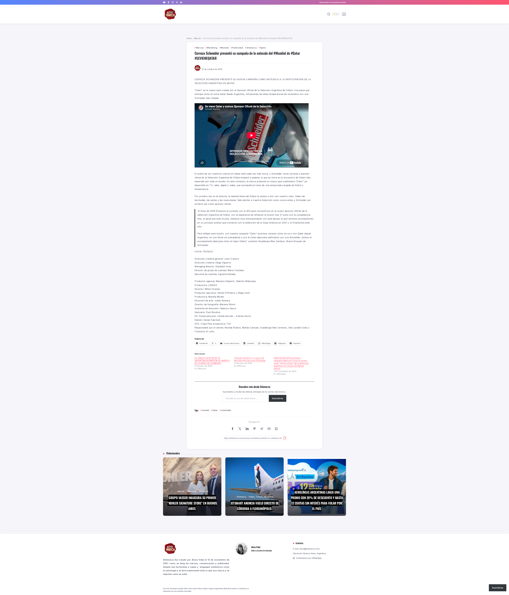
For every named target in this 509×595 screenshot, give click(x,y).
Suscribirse (277, 398)
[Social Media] (164, 2)
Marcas (197, 38)
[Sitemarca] (170, 14)
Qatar (215, 410)
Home (189, 38)
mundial (205, 410)
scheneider (226, 410)
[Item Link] (192, 486)
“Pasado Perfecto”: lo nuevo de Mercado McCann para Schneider (250, 359)
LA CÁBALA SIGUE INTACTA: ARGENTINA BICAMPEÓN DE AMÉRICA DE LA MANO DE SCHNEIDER (212, 360)
